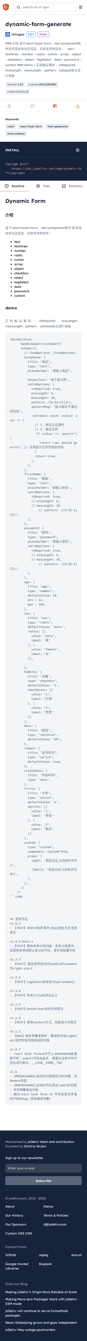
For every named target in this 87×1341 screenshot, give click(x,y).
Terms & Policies (56, 1215)
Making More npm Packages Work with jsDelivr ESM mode (41, 1301)
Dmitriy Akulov (35, 1146)
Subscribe (44, 1181)
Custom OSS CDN (18, 1233)
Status (48, 1206)
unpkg (43, 1255)
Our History (14, 1215)
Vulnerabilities (17, 91)
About (9, 1206)
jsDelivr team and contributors (51, 1142)
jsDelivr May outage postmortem (30, 1330)
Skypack (45, 1264)
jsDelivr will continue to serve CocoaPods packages (36, 1313)
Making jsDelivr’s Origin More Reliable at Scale (41, 1292)
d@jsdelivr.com (55, 1224)
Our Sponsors (15, 1224)
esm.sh (76, 1255)
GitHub (10, 1255)
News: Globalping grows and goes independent (41, 1323)
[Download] (78, 106)
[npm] (55, 106)
